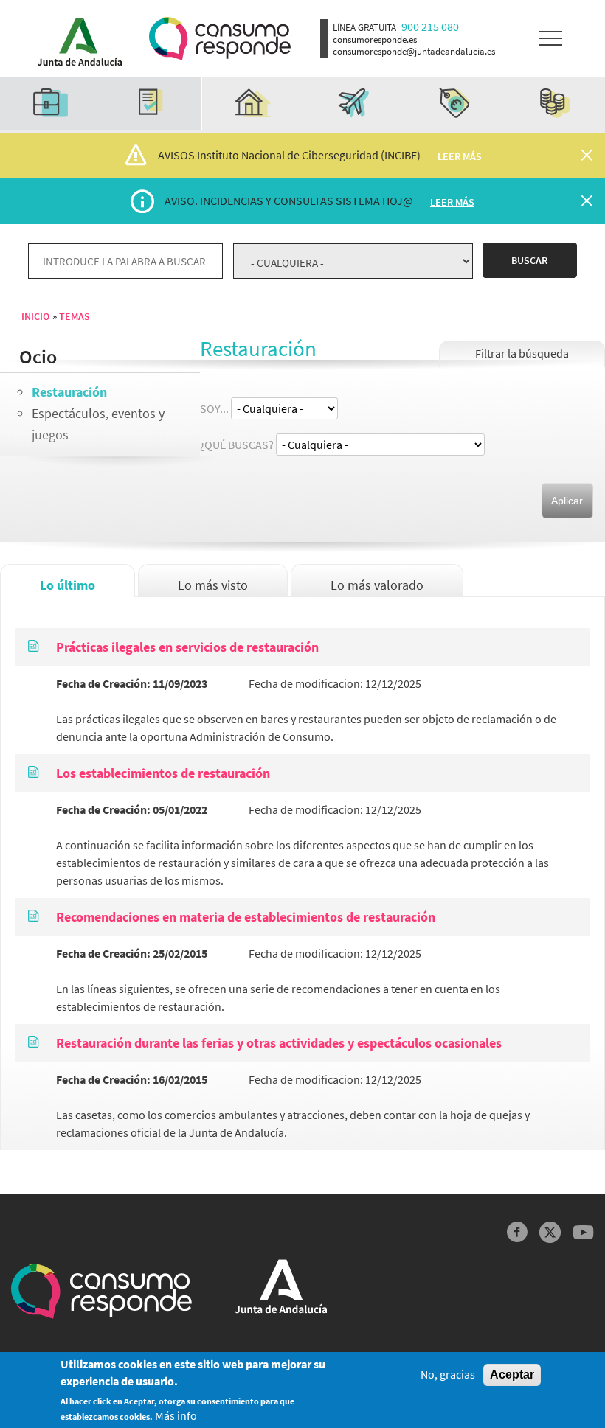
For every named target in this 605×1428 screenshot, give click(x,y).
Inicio (35, 316)
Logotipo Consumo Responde (220, 38)
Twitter (550, 1232)
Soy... (214, 408)
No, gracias (448, 1375)
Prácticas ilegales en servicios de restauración (187, 646)
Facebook (517, 1232)
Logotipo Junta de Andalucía (75, 38)
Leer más (460, 156)
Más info (176, 1416)
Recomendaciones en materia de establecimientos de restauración (245, 916)
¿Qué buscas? (237, 444)
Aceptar (512, 1374)
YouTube (583, 1232)
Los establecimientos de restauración (163, 772)
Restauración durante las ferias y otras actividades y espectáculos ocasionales (279, 1042)
